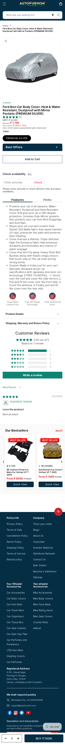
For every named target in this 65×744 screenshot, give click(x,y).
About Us (38, 535)
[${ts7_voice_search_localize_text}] (53, 15)
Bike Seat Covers (42, 616)
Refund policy (14, 559)
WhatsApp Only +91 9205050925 (27, 700)
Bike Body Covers (43, 598)
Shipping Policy (15, 547)
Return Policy (14, 541)
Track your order (42, 523)
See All (59, 430)
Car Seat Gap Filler (17, 634)
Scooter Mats (40, 622)
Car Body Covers (16, 598)
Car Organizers (15, 616)
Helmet (37, 628)
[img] (10, 396)
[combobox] (32, 15)
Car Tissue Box (15, 622)
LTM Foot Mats (15, 650)
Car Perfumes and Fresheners (17, 642)
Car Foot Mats (14, 604)
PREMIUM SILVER (17, 138)
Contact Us (39, 559)
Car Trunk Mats (15, 610)
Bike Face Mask (42, 604)
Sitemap (37, 577)
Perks (47, 200)
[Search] (58, 15)
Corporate (38, 541)
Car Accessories (16, 592)
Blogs (36, 529)
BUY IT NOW (44, 738)
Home (5, 25)
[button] (4, 4)
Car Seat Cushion (16, 628)
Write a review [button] (32, 375)
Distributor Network (44, 553)
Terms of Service (16, 553)
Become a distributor (44, 571)
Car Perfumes (14, 661)
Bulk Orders (39, 565)
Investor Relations (43, 547)
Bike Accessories (42, 592)
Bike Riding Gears (43, 610)
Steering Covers (16, 656)
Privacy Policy (14, 523)
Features (17, 200)
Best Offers (14, 147)
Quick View (20, 484)
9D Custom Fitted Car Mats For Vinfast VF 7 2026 (18, 472)
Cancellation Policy (17, 535)
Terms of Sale (14, 529)
